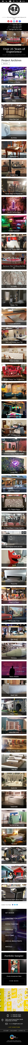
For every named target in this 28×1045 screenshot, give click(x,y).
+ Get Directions (14, 1027)
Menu (23, 1)
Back (5, 63)
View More (14, 981)
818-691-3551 (17, 1016)
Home (3, 1)
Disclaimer (13, 1030)
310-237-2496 (17, 26)
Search (17, 1)
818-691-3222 (17, 24)
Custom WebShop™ (9, 1041)
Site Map (6, 1030)
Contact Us (21, 1030)
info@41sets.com (15, 29)
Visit (13, 1)
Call (6, 1)
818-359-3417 (17, 27)
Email (10, 1)
